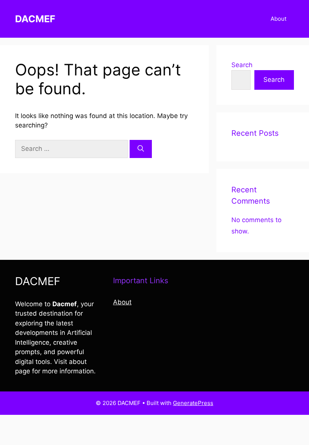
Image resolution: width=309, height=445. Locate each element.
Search (241, 65)
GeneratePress (193, 403)
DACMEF (35, 19)
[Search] (141, 149)
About (278, 18)
